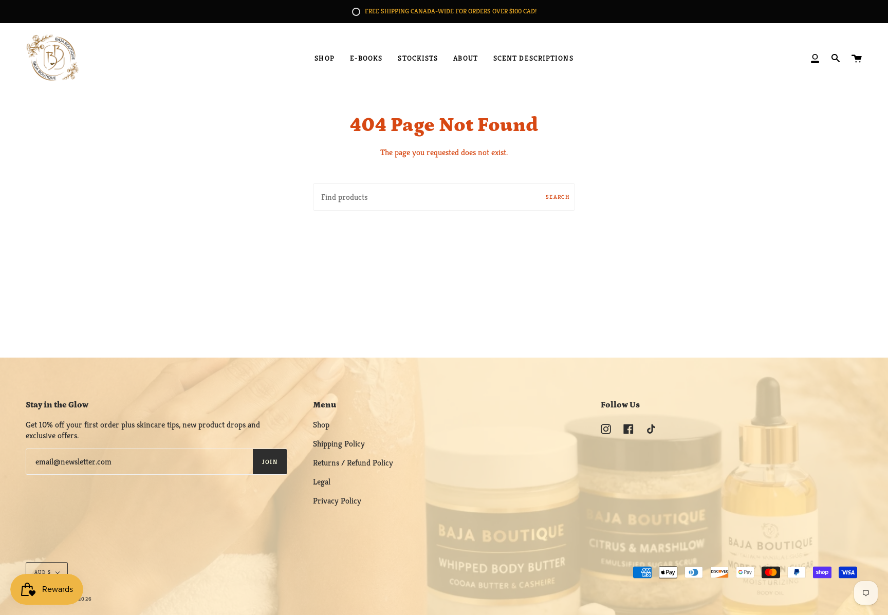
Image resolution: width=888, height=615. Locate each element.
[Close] (586, 224)
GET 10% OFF (444, 362)
